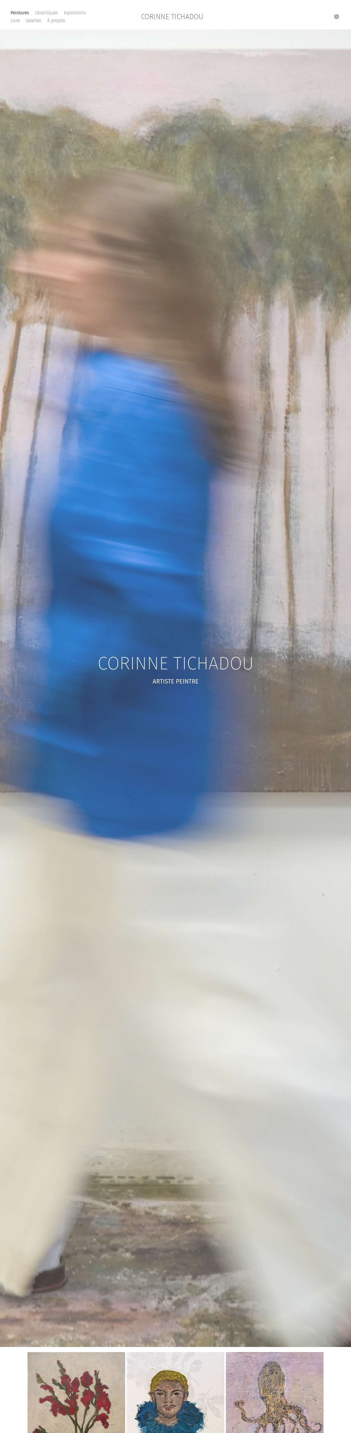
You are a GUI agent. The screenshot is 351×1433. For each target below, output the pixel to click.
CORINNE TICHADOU (172, 17)
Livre (15, 20)
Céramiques (46, 13)
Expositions (75, 13)
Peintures (20, 13)
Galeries (33, 20)
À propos (56, 20)
